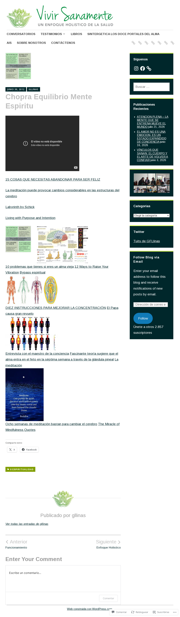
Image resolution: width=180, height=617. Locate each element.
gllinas (33, 89)
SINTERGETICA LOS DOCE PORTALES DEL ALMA (123, 34)
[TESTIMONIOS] (139, 41)
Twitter (138, 232)
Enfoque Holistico (108, 544)
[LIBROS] (145, 41)
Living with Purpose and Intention (30, 218)
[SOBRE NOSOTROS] (165, 41)
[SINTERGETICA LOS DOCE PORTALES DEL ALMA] (152, 41)
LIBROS (76, 34)
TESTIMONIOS (51, 34)
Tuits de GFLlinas (146, 241)
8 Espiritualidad (22, 469)
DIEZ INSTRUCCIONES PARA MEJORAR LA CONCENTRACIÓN (55, 308)
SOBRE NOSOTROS (31, 43)
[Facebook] (142, 68)
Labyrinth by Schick (19, 207)
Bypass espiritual (32, 272)
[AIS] (158, 41)
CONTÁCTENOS (63, 43)
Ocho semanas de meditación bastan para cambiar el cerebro (51, 424)
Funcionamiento (16, 544)
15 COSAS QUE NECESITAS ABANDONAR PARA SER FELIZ (52, 179)
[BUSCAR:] (151, 87)
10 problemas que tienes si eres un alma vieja (39, 266)
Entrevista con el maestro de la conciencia (37, 353)
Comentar (108, 598)
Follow (143, 318)
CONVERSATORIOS (21, 34)
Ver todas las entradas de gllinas (26, 524)
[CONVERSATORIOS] (132, 41)
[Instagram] (136, 68)
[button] (144, 179)
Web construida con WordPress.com (89, 608)
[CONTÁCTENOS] (171, 41)
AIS (9, 43)
